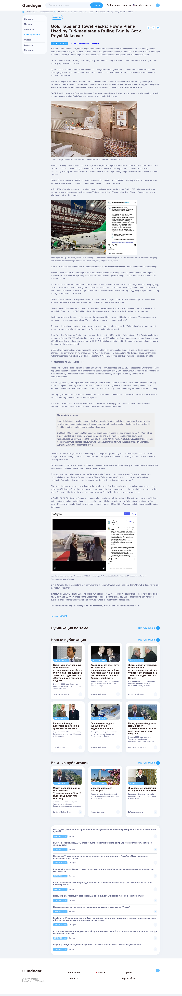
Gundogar (31, 5)
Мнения (28, 24)
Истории (28, 19)
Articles (139, 5)
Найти (96, 5)
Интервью (29, 29)
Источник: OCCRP (59, 616)
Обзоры (28, 40)
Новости (126, 5)
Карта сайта (128, 978)
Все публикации (146, 628)
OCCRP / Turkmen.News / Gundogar (84, 43)
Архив (148, 5)
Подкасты (29, 50)
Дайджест (29, 45)
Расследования (46, 12)
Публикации (113, 5)
